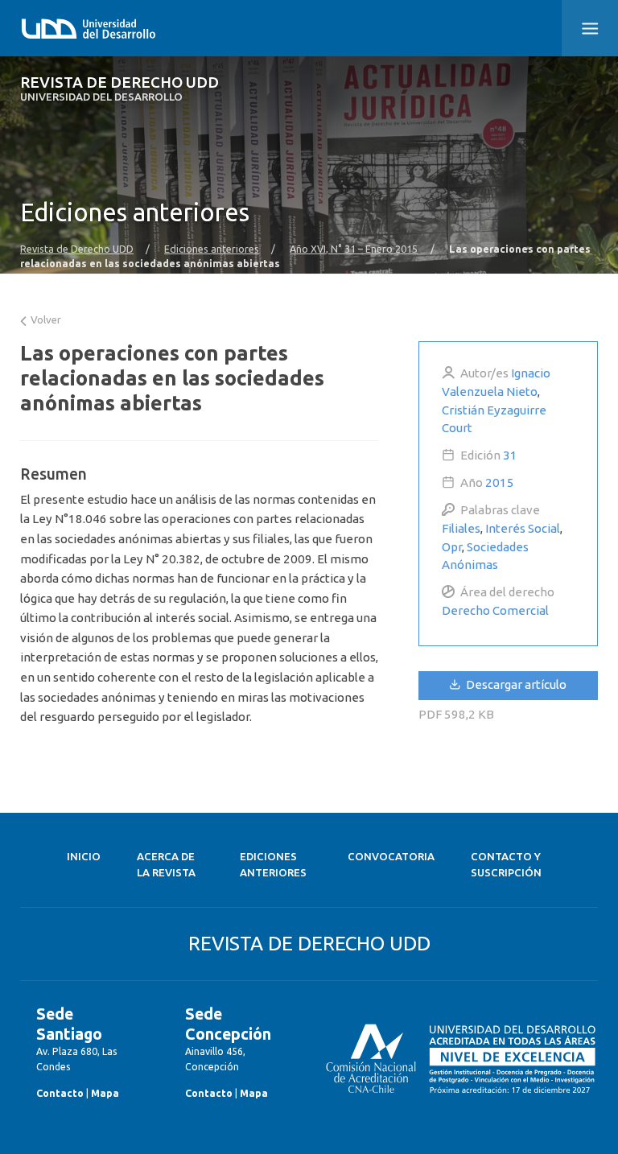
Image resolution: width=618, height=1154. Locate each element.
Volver (44, 320)
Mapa (105, 1093)
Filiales (461, 528)
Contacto (60, 1093)
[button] (590, 28)
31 (510, 455)
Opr (452, 547)
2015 (499, 482)
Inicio (84, 857)
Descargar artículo (515, 684)
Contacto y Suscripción (506, 865)
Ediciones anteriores (211, 248)
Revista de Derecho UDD (119, 89)
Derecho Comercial (495, 610)
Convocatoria (391, 857)
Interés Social (522, 528)
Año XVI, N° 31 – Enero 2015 (354, 248)
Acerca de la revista (166, 865)
